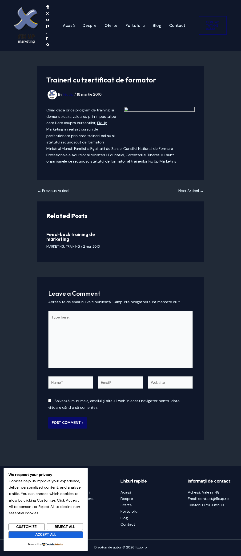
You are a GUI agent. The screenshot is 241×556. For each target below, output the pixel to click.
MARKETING (55, 246)
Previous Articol (53, 191)
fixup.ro (47, 25)
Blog (157, 25)
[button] (213, 25)
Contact (177, 25)
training (103, 110)
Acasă (69, 25)
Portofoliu (135, 25)
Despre (89, 25)
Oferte (110, 25)
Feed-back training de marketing (70, 236)
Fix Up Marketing (163, 161)
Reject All (65, 526)
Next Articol (191, 191)
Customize (26, 526)
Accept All (45, 534)
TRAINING (73, 246)
